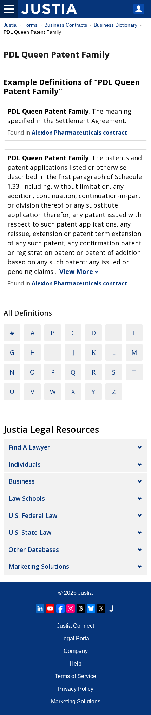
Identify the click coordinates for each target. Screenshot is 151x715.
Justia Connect (75, 626)
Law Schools (26, 498)
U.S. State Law (29, 532)
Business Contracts (65, 25)
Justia (10, 25)
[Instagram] (70, 608)
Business (21, 481)
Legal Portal (75, 638)
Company (76, 651)
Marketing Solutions (38, 566)
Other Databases (33, 549)
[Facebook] (60, 608)
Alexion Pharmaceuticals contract (79, 132)
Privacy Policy (75, 689)
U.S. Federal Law (32, 515)
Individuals (24, 464)
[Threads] (81, 608)
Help (75, 664)
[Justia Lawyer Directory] (111, 608)
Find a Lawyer (29, 447)
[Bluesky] (91, 608)
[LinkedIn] (40, 608)
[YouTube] (50, 608)
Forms (30, 25)
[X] (101, 608)
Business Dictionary (115, 25)
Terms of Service (75, 676)
